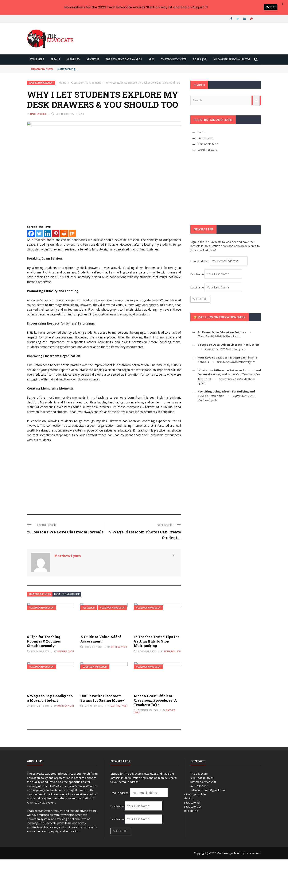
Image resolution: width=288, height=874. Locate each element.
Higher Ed (73, 59)
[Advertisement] (104, 476)
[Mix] (72, 233)
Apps (151, 59)
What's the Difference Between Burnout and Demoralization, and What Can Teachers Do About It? (229, 374)
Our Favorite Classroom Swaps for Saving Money (102, 698)
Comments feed (208, 144)
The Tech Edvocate (173, 59)
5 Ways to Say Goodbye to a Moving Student (50, 698)
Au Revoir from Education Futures (222, 332)
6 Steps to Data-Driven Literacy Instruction (228, 344)
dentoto (189, 798)
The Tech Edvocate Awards (124, 59)
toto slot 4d (191, 811)
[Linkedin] (47, 233)
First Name (197, 274)
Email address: (200, 261)
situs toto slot (192, 806)
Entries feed (205, 138)
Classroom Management (41, 82)
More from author (67, 594)
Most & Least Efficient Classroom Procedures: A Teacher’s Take (155, 700)
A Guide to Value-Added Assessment (100, 639)
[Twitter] (39, 233)
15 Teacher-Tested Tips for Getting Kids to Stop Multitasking (156, 641)
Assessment (89, 607)
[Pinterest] (55, 233)
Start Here (37, 59)
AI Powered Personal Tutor (231, 59)
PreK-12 (55, 59)
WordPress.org (207, 150)
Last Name (197, 287)
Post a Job (200, 59)
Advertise (92, 59)
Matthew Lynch (38, 113)
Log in (201, 132)
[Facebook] (31, 233)
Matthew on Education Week (221, 317)
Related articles (40, 594)
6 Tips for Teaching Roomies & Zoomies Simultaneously (44, 641)
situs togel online (195, 794)
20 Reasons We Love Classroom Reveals (65, 531)
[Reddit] (64, 233)
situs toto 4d (192, 802)
